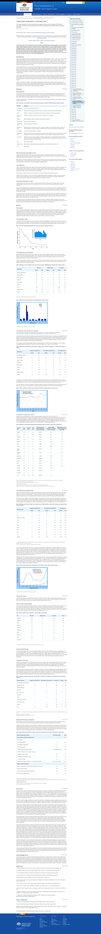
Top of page (65, 88)
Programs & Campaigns (43, 925)
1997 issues (74, 116)
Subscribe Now (80, 133)
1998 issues (74, 114)
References (53, 40)
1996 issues (74, 118)
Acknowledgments (47, 40)
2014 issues (74, 66)
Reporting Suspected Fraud (55, 924)
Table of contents (74, 152)
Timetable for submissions (75, 168)
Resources (69, 14)
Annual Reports (53, 923)
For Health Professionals (43, 921)
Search (77, 28)
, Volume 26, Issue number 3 (78, 98)
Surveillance (73, 141)
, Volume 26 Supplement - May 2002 (77, 106)
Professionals (36, 14)
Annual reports (74, 41)
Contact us (72, 146)
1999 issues (74, 112)
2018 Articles (74, 59)
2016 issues (74, 62)
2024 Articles (74, 48)
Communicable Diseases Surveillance (76, 22)
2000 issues (74, 111)
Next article (73, 156)
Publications (73, 144)
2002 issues (31, 18)
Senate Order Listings (66, 924)
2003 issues (74, 85)
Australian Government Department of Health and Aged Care (24, 7)
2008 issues (74, 76)
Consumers (27, 14)
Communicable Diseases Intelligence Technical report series (78, 120)
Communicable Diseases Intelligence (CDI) (22, 18)
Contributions (73, 167)
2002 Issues (73, 164)
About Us (41, 923)
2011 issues (74, 71)
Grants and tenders (54, 920)
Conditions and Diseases (75, 18)
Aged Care (76, 14)
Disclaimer (72, 170)
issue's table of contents (43, 32)
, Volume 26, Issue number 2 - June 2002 (78, 94)
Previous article (73, 154)
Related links (73, 147)
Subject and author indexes (76, 44)
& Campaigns (61, 14)
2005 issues (74, 81)
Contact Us (64, 918)
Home (41, 918)
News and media (51, 14)
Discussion (42, 40)
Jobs (52, 918)
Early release (76, 37)
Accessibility (65, 919)
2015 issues (74, 64)
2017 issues (74, 60)
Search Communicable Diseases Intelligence (76, 127)
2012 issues (74, 69)
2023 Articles (74, 50)
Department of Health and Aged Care (23, 924)
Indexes (72, 161)
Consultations (53, 919)
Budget (52, 921)
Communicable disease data (75, 143)
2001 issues (74, 109)
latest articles (76, 34)
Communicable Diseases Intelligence (76, 21)
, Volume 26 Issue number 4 (43, 18)
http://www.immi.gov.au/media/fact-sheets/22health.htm (25, 896)
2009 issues (74, 74)
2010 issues (74, 73)
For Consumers (42, 920)
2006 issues (74, 80)
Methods (34, 40)
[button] (97, 932)
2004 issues (74, 83)
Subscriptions (73, 165)
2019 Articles (74, 57)
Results (38, 40)
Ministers (21, 14)
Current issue (73, 162)
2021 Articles (74, 53)
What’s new (73, 138)
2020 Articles (74, 55)
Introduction (30, 40)
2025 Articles (74, 46)
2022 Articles (74, 51)
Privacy (64, 920)
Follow (63, 2)
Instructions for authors (76, 39)
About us (44, 14)
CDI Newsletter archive (76, 30)
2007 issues (74, 78)
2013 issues (74, 67)
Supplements (74, 43)
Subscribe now (74, 32)
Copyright (64, 923)
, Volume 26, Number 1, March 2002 (78, 90)
